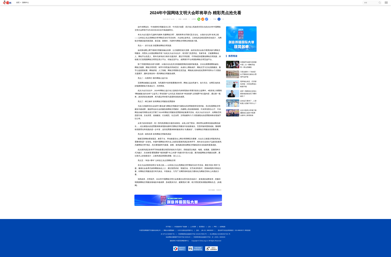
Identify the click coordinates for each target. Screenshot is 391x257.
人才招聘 (193, 226)
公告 (209, 226)
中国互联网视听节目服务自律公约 (150, 230)
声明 (215, 226)
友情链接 (222, 226)
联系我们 (202, 226)
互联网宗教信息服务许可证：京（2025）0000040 (209, 237)
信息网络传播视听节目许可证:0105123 (178, 237)
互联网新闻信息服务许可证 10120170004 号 (192, 234)
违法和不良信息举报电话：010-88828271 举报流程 (234, 230)
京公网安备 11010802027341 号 (220, 234)
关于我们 (168, 226)
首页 (18, 2)
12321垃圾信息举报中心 (185, 230)
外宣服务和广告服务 (180, 226)
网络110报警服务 (169, 230)
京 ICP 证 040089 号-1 (168, 234)
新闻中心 (25, 2)
